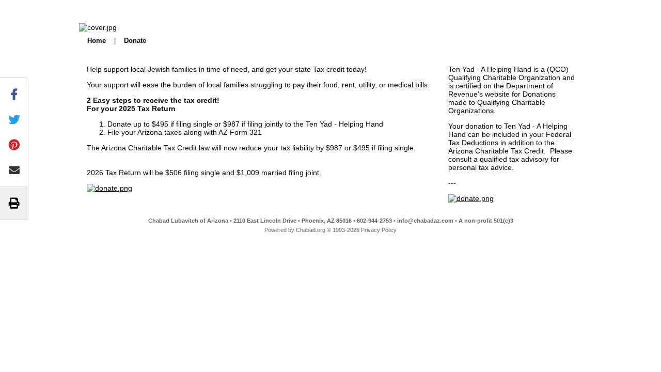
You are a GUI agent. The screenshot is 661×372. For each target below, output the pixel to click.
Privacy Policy (379, 230)
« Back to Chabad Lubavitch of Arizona (95, 7)
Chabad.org (310, 230)
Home (96, 40)
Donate (135, 40)
